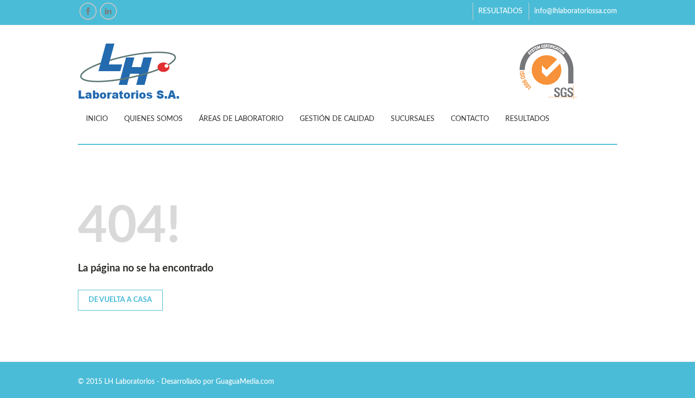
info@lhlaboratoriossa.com (575, 11)
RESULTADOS (500, 11)
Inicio (97, 119)
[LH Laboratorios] (347, 71)
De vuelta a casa (120, 299)
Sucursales (413, 119)
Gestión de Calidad (337, 119)
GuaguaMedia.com (245, 381)
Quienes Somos (153, 119)
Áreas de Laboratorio (241, 119)
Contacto (470, 119)
